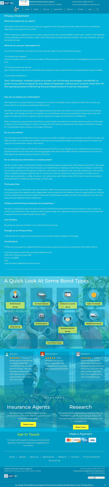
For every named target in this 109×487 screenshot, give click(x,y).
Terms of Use (54, 461)
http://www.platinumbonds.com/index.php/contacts (28, 252)
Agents (36, 9)
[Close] (105, 485)
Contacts (80, 9)
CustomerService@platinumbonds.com (22, 263)
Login (90, 9)
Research (70, 9)
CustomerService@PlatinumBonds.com (86, 4)
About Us (46, 9)
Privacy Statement (91, 457)
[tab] (45, 397)
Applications (58, 9)
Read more (28, 424)
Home (27, 9)
